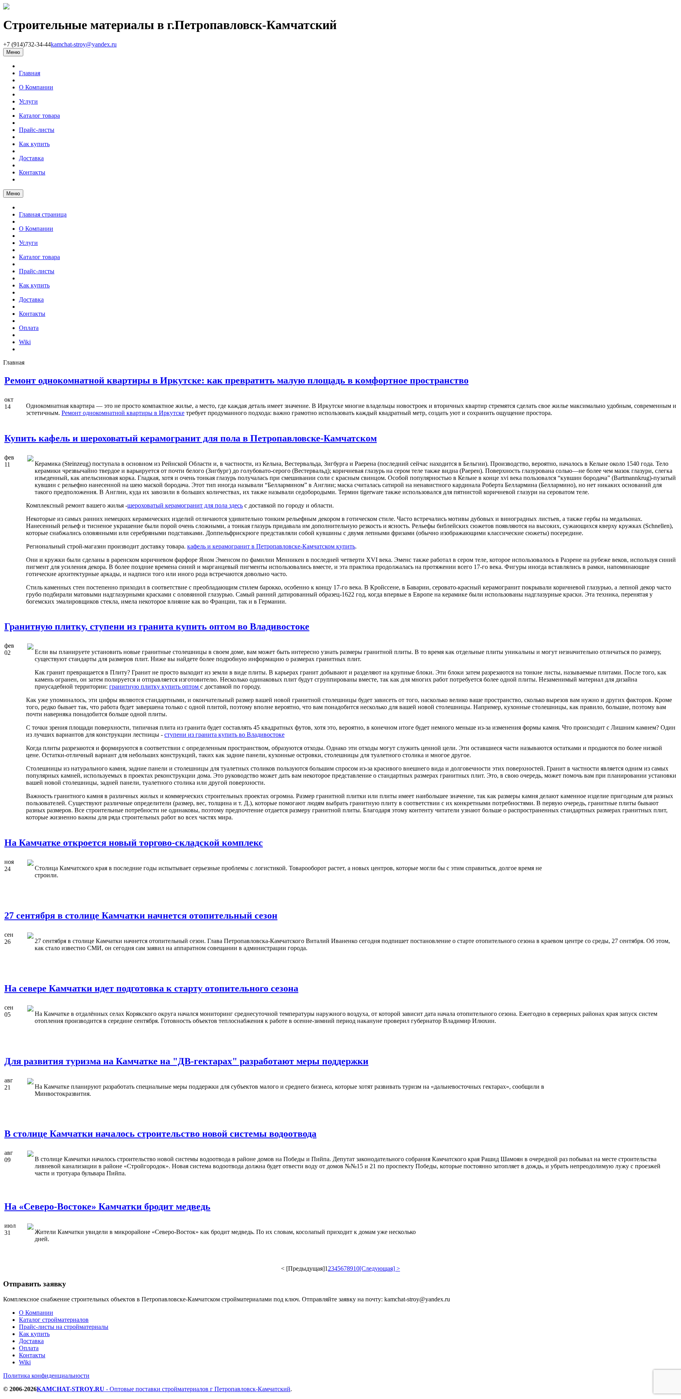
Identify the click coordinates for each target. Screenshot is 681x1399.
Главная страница (43, 214)
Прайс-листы (36, 129)
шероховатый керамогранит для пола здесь (185, 505)
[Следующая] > (379, 1268)
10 (356, 1268)
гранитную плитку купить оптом (154, 686)
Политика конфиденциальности (46, 1375)
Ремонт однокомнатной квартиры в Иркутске (122, 413)
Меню (13, 52)
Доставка (31, 158)
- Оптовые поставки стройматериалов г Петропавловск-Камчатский (163, 1389)
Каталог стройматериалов (54, 1319)
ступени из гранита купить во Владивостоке (224, 734)
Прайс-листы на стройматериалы (63, 1326)
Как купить (34, 144)
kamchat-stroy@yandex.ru (84, 44)
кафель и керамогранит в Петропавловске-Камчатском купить (271, 546)
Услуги (28, 101)
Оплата (29, 327)
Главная (29, 73)
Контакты (32, 172)
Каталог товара (39, 115)
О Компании (36, 87)
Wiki (25, 342)
